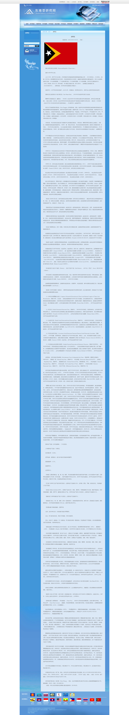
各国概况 (88, 23)
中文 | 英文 (29, 5)
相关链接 (101, 23)
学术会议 (63, 23)
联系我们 (102, 5)
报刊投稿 (92, 2)
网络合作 (94, 23)
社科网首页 (62, 2)
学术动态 (51, 23)
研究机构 (69, 23)
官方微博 (86, 2)
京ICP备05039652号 (32, 711)
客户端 (79, 2)
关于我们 (32, 23)
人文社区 (73, 2)
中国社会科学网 (104, 2)
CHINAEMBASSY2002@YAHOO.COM (56, 676)
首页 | (93, 5)
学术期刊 (76, 23)
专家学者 (38, 23)
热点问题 (57, 23)
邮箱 (98, 2)
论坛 (68, 2)
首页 (27, 23)
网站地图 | (97, 5)
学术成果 (44, 23)
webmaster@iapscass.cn (60, 709)
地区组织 (82, 23)
